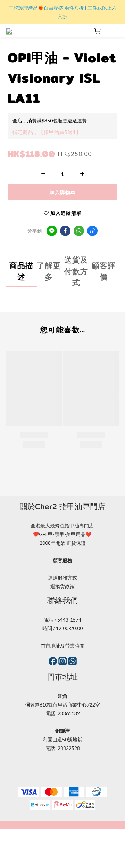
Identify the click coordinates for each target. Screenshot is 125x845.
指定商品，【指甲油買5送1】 (46, 132)
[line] (52, 231)
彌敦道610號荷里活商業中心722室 (62, 705)
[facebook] (65, 231)
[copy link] (92, 231)
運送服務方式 (62, 578)
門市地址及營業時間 (62, 646)
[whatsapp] (79, 231)
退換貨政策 (62, 586)
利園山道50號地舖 (62, 739)
